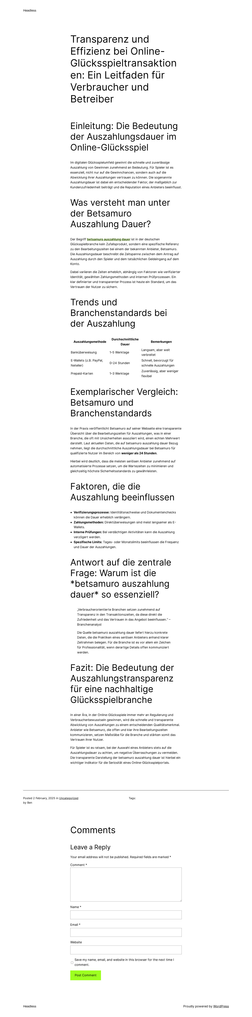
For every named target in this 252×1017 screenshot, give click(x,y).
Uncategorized (68, 798)
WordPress (221, 1006)
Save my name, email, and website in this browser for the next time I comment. (124, 962)
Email (75, 924)
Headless (29, 10)
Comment (78, 865)
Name (75, 907)
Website (76, 942)
